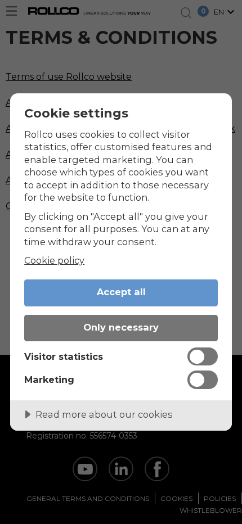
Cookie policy (54, 260)
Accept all (121, 291)
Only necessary (121, 327)
